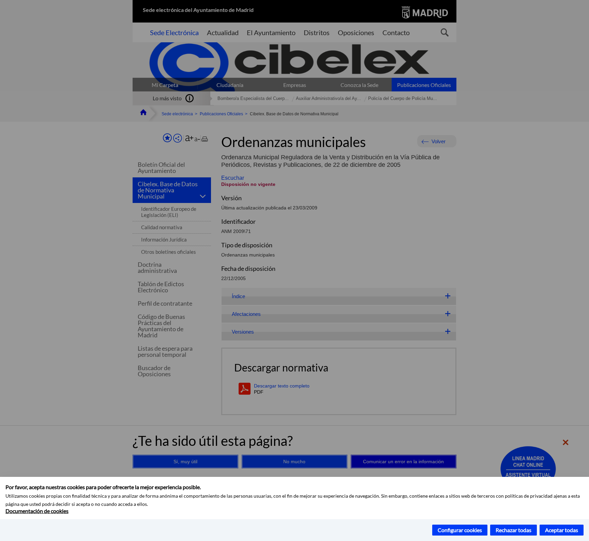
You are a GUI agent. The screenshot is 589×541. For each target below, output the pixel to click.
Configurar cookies (460, 530)
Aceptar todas (561, 530)
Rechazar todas (513, 530)
